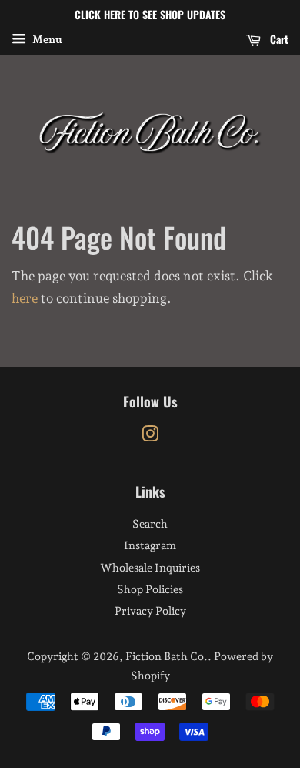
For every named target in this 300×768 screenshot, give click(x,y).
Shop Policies (150, 588)
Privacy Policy (150, 610)
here (25, 298)
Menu (46, 39)
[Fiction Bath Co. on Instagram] (150, 436)
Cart (277, 39)
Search (150, 523)
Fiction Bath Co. (166, 655)
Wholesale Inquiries (150, 567)
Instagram (150, 545)
